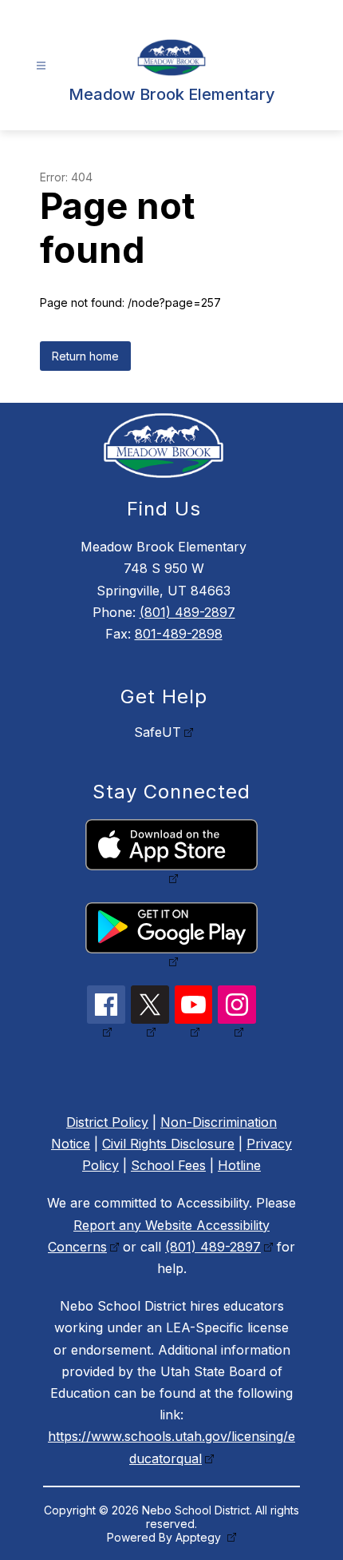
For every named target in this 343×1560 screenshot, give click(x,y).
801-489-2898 (179, 634)
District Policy (107, 1122)
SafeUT (157, 732)
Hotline (239, 1165)
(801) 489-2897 (187, 612)
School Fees (168, 1165)
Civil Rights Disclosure (168, 1144)
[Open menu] (41, 66)
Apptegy (199, 1537)
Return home (85, 356)
